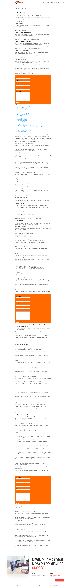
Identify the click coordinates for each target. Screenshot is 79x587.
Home (44, 2)
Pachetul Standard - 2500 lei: (22, 123)
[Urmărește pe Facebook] (37, 585)
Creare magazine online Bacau (22, 109)
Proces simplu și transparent (22, 119)
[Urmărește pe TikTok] (41, 585)
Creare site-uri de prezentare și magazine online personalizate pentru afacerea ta (32, 106)
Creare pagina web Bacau (21, 110)
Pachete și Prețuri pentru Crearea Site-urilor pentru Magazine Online (29, 126)
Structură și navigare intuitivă (22, 114)
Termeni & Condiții (21, 585)
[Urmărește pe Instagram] (39, 585)
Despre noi (48, 2)
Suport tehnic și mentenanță (22, 120)
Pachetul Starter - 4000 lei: (22, 127)
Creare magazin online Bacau (21, 108)
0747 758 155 (60, 2)
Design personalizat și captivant (23, 113)
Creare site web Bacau (20, 107)
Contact (55, 2)
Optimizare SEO (20, 116)
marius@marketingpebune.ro (55, 575)
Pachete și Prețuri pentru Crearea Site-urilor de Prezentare (27, 121)
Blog (52, 2)
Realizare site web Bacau (20, 112)
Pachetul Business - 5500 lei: (22, 129)
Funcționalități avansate (21, 115)
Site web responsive (20, 118)
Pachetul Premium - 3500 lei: (22, 124)
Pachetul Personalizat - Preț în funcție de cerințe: (26, 125)
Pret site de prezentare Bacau (21, 131)
